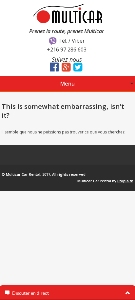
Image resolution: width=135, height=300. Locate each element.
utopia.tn (125, 180)
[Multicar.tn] (67, 13)
